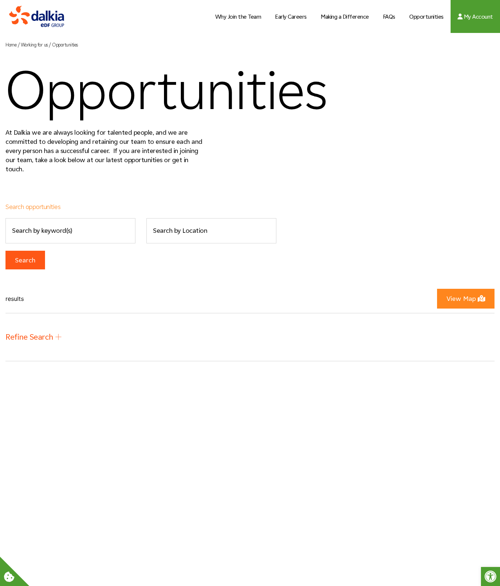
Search (25, 260)
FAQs (389, 16)
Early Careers (291, 16)
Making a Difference (345, 16)
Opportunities (426, 16)
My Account (477, 16)
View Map (461, 299)
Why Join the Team (238, 16)
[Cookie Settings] (14, 571)
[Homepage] (36, 16)
